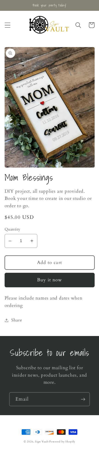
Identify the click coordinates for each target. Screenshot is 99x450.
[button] (7, 25)
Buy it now (49, 280)
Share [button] (16, 320)
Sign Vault (41, 441)
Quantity (12, 229)
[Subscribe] (83, 399)
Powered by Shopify (62, 441)
